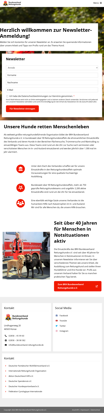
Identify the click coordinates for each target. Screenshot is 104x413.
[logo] (12, 3)
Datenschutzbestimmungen (34, 96)
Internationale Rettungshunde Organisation (27, 371)
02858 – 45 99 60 (16, 335)
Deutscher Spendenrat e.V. (20, 381)
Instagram (64, 331)
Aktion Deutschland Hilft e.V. (21, 376)
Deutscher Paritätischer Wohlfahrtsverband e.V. (29, 365)
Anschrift (75, 410)
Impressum (84, 410)
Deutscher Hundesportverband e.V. (24, 386)
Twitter (63, 326)
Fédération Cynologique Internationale (25, 391)
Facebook (64, 315)
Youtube (63, 320)
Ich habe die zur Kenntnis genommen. (42, 96)
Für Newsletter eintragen (22, 108)
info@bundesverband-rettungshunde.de (26, 345)
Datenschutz (95, 410)
